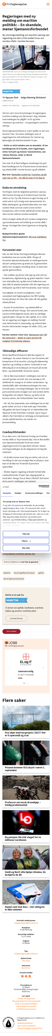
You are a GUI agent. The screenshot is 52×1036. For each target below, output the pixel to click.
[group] (26, 667)
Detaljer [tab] (18, 493)
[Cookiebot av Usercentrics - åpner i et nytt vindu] (38, 486)
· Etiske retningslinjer (26, 998)
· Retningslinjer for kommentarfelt (26, 1001)
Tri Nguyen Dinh (10, 97)
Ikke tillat (26, 548)
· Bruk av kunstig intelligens (26, 1003)
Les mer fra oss (16, 618)
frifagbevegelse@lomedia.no (26, 923)
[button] (43, 667)
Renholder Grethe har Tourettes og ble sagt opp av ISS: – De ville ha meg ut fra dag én (24, 176)
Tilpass (25, 541)
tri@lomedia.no (8, 100)
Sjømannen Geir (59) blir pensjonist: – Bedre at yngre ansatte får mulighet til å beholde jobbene (24, 338)
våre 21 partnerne (15, 505)
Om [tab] (48, 493)
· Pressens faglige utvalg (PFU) (29, 1028)
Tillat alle (26, 534)
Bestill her (26, 968)
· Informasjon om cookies (26, 1006)
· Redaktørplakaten (25, 1023)
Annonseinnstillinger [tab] (34, 493)
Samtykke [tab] (7, 493)
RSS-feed (26, 961)
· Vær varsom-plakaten (26, 1025)
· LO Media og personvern (26, 1009)
